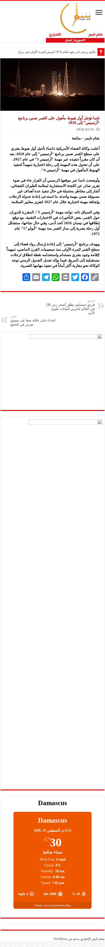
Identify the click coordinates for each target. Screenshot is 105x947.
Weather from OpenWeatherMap (52, 905)
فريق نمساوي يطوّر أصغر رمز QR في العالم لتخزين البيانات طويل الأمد (70, 307)
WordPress (60, 939)
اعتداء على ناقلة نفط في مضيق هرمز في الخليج (33, 320)
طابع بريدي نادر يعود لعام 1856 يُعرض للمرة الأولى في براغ (57, 52)
